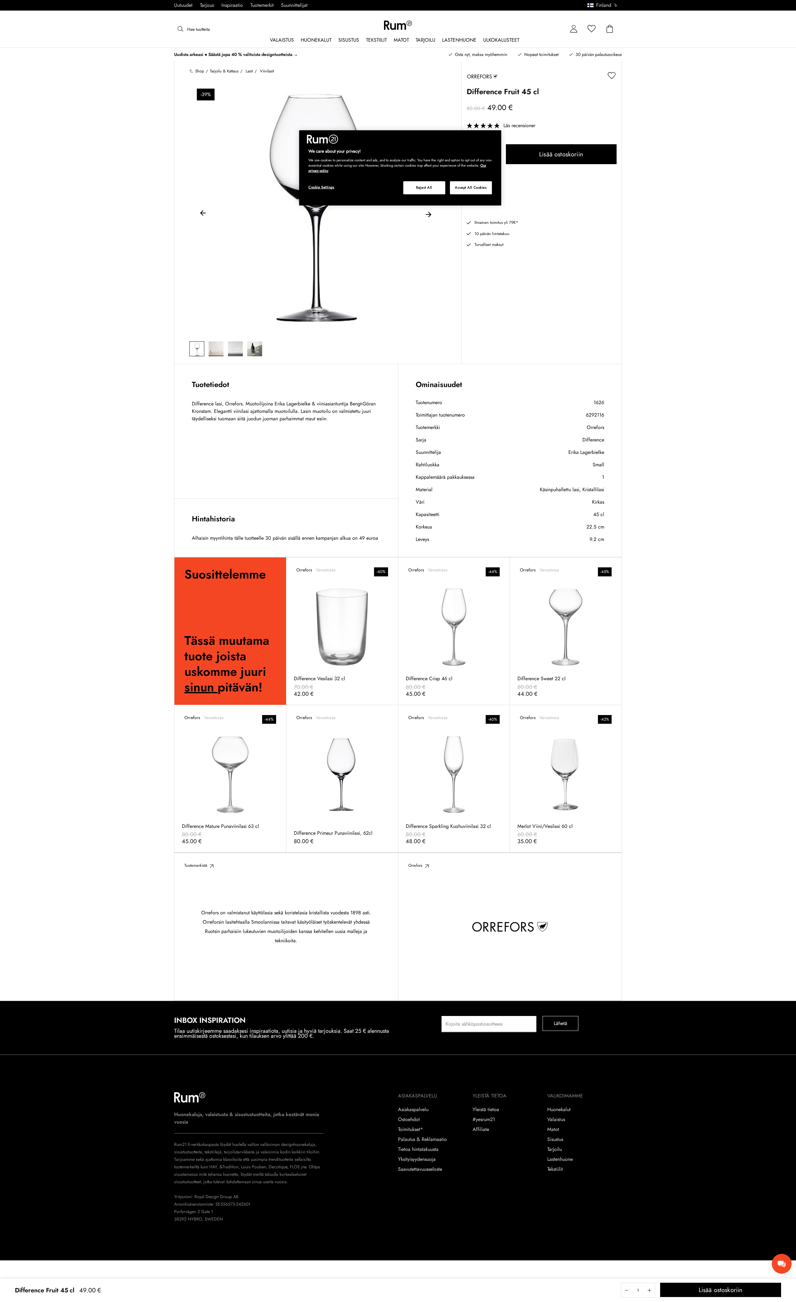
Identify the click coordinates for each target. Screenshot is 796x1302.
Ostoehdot (409, 1119)
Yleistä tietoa (486, 1109)
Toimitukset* (410, 1129)
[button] (604, 5)
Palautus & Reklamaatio (422, 1139)
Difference (593, 439)
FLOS (294, 1167)
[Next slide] (428, 214)
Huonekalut (559, 1109)
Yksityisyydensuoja (417, 1159)
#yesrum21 (484, 1119)
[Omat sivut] (574, 29)
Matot (553, 1129)
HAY (213, 1167)
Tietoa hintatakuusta (418, 1149)
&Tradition (228, 1167)
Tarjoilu (554, 1149)
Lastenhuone (560, 1159)
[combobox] (603, 5)
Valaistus (556, 1119)
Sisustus (555, 1139)
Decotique (278, 1167)
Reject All (424, 187)
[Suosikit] (592, 29)
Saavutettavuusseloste (420, 1169)
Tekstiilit (555, 1169)
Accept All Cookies (471, 187)
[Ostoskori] (610, 29)
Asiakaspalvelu (413, 1109)
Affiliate (481, 1129)
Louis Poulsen (253, 1167)
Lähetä (560, 1023)
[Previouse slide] (203, 214)
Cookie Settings (321, 187)
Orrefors (595, 427)
